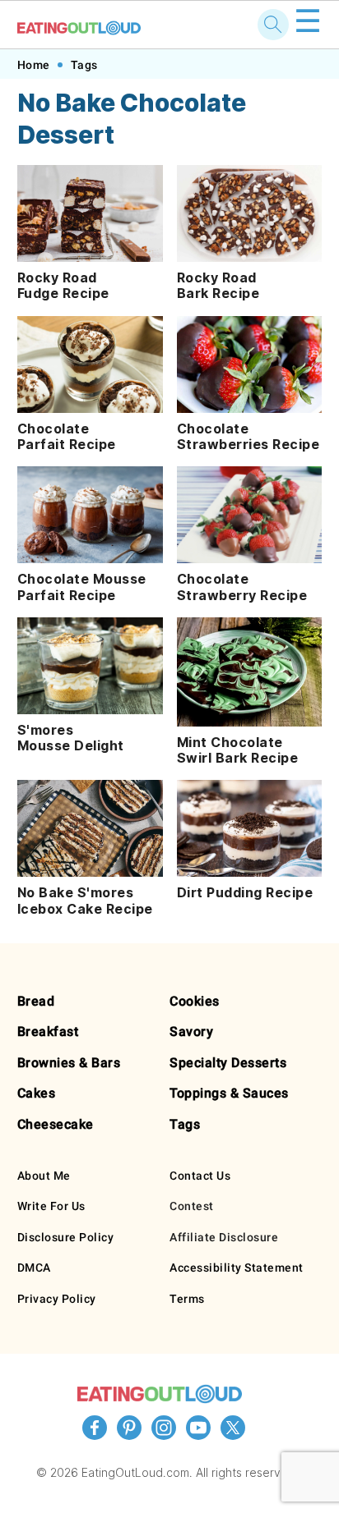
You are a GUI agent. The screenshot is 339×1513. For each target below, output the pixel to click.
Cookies (195, 1001)
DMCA (34, 1267)
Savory (191, 1031)
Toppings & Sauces (229, 1093)
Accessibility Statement (237, 1267)
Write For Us (51, 1206)
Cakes (36, 1093)
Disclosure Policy (65, 1237)
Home (33, 64)
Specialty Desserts (228, 1063)
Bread (36, 1001)
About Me (44, 1175)
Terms (187, 1298)
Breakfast (48, 1031)
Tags (84, 64)
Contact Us (200, 1175)
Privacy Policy (56, 1298)
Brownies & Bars (69, 1063)
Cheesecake (55, 1124)
